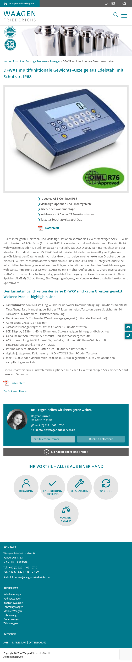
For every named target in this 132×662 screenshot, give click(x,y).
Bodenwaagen (11, 619)
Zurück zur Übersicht (17, 391)
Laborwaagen (11, 615)
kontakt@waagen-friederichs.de (55, 429)
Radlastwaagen (12, 598)
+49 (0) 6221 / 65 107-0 (49, 425)
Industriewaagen (13, 602)
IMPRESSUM (19, 642)
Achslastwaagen (12, 594)
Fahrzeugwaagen (13, 606)
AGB (6, 642)
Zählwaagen (10, 623)
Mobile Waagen (12, 611)
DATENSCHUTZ (38, 642)
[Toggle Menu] (124, 16)
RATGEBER (9, 634)
